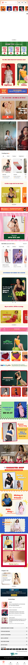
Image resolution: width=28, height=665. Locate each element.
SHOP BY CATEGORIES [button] (6, 634)
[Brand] (8, 110)
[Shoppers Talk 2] (11, 579)
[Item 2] (16, 356)
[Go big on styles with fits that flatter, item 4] (11, 195)
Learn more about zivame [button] (7, 628)
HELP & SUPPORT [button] (5, 638)
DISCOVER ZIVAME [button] (5, 641)
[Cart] (25, 2)
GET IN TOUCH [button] (4, 644)
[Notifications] (19, 2)
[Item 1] (5, 356)
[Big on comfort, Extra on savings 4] (11, 316)
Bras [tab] (8, 156)
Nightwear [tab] (21, 156)
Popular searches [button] (5, 631)
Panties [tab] (14, 156)
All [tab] (3, 156)
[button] (22, 2)
